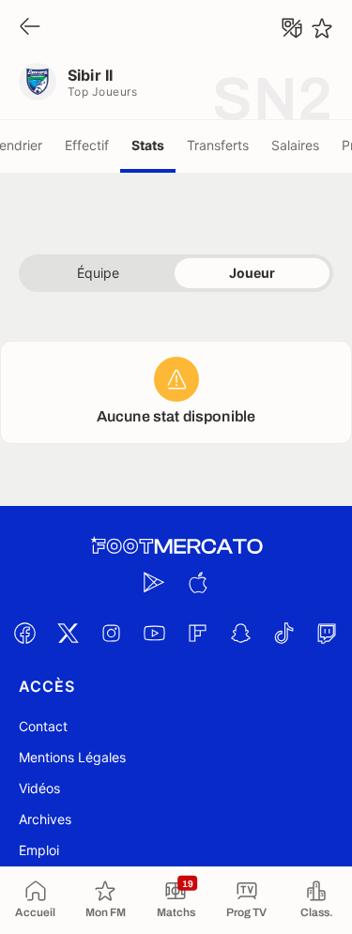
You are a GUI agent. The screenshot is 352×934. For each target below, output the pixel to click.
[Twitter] (68, 633)
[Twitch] (328, 633)
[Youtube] (155, 633)
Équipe (98, 273)
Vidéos (39, 788)
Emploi (39, 850)
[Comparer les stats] (292, 28)
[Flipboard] (198, 633)
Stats (147, 145)
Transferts (218, 145)
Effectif (87, 145)
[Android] (155, 582)
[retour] (30, 27)
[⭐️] (322, 28)
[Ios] (198, 582)
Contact (43, 726)
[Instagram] (112, 633)
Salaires (295, 145)
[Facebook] (25, 633)
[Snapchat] (241, 633)
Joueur (252, 273)
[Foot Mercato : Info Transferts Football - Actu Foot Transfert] (176, 546)
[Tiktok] (284, 633)
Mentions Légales (72, 757)
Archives (45, 819)
